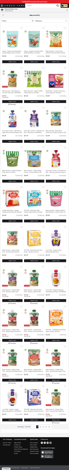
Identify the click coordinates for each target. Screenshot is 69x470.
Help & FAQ (17, 443)
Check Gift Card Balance (21, 449)
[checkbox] (21, 28)
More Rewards (34, 449)
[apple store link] (47, 454)
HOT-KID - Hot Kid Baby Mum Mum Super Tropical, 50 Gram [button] (56, 330)
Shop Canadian (34, 453)
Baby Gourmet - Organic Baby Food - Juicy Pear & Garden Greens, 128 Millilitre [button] (12, 371)
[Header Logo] (14, 6)
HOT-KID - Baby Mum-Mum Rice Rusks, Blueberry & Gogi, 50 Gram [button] (34, 410)
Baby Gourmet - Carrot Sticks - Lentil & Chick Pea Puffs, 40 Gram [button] (56, 52)
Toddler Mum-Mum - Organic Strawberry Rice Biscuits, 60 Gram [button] (12, 211)
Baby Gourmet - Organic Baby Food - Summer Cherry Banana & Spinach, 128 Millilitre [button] (34, 331)
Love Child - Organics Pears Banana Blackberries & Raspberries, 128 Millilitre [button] (56, 251)
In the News (17, 451)
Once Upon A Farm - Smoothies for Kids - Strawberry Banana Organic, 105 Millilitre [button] (56, 172)
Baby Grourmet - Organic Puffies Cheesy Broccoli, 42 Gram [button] (34, 92)
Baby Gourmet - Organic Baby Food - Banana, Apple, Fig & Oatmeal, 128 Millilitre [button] (12, 291)
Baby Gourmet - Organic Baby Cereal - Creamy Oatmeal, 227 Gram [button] (33, 172)
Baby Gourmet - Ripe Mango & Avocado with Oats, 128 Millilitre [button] (12, 92)
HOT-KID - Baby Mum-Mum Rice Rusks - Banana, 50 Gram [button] (34, 251)
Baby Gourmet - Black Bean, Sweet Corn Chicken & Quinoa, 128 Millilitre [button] (56, 132)
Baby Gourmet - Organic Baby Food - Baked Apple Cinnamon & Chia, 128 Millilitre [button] (12, 331)
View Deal (13, 104)
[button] (58, 5)
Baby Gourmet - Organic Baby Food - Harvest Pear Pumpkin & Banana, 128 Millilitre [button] (56, 411)
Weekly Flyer (33, 447)
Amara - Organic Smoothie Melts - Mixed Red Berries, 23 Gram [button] (34, 52)
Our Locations (34, 443)
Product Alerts (18, 447)
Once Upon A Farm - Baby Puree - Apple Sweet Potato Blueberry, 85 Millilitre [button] (12, 132)
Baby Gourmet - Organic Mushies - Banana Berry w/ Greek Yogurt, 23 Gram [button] (56, 212)
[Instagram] (48, 443)
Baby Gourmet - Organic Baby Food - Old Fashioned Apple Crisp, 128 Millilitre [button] (56, 371)
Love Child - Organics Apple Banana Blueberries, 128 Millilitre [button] (12, 410)
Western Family (34, 451)
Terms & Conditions (35, 467)
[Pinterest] (50, 443)
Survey (16, 453)
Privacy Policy (24, 467)
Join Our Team (7, 443)
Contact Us (17, 445)
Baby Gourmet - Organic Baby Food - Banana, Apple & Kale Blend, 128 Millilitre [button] (34, 291)
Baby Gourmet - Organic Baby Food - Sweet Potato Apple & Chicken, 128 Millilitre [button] (12, 251)
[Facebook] (42, 443)
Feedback (6, 468)
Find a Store (33, 445)
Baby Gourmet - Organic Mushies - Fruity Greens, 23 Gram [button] (12, 171)
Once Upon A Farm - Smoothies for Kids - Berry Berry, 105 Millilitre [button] (34, 131)
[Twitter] (45, 443)
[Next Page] (49, 426)
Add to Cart (12, 62)
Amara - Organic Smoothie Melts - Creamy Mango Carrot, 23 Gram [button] (12, 52)
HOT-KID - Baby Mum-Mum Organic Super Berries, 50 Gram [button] (34, 211)
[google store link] (47, 458)
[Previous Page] (33, 426)
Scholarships (6, 445)
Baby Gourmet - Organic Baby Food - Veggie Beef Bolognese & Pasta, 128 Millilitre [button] (34, 371)
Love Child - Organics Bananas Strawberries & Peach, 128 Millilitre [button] (56, 291)
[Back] (3, 15)
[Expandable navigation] (2, 5)
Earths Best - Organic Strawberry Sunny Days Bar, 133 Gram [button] (56, 92)
